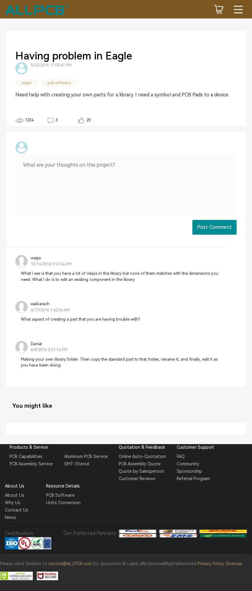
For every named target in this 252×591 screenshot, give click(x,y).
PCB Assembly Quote (140, 463)
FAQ (181, 456)
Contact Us (16, 510)
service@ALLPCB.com (70, 563)
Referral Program (193, 478)
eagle (26, 83)
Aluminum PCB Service (86, 456)
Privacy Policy (211, 563)
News (10, 517)
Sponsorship (189, 471)
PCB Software (60, 495)
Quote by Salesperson (141, 471)
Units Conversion (63, 502)
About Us (14, 495)
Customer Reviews (137, 478)
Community (188, 463)
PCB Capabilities (26, 456)
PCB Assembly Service (31, 463)
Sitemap (234, 563)
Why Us (12, 502)
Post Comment (214, 227)
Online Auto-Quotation (142, 456)
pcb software (59, 83)
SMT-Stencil (76, 463)
